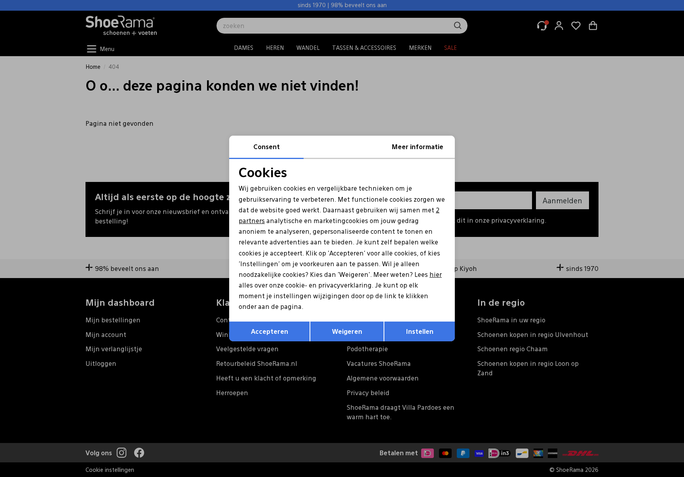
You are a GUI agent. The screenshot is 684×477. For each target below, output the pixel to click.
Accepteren (269, 331)
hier (435, 274)
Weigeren (347, 331)
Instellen (419, 331)
